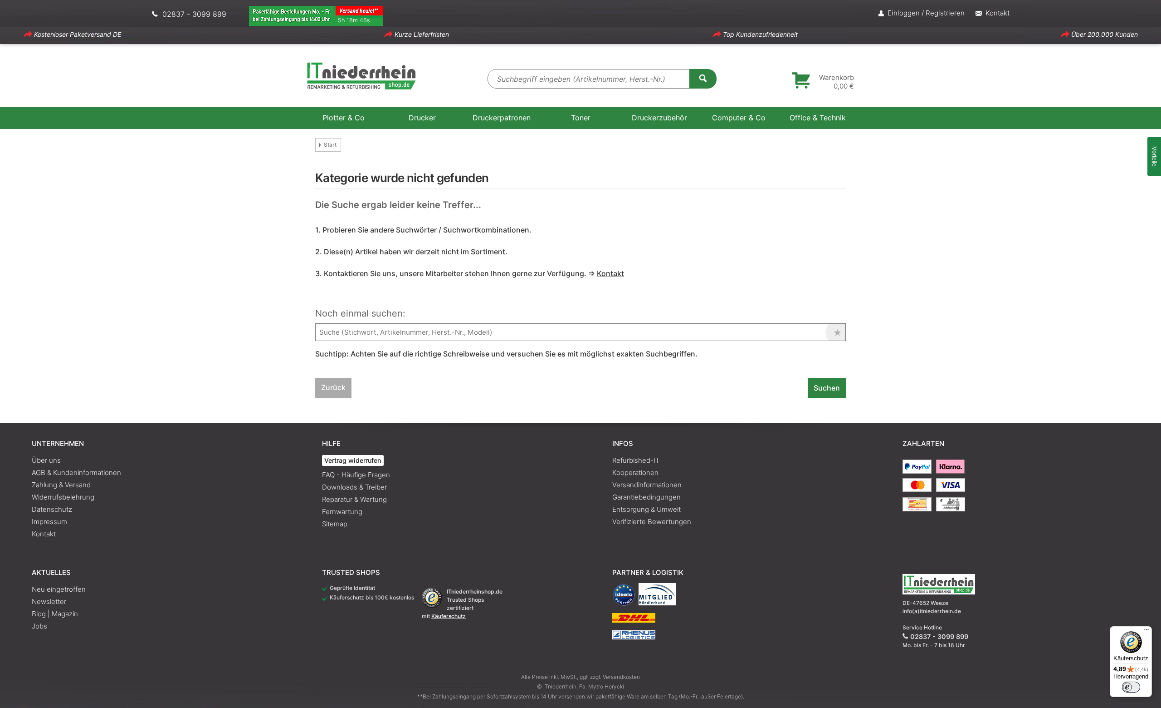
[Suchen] (702, 78)
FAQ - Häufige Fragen (356, 474)
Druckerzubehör (659, 117)
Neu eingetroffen (59, 589)
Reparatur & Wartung (354, 499)
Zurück (333, 387)
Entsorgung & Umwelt (646, 509)
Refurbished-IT (635, 460)
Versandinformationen (647, 484)
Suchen (827, 387)
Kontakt (44, 534)
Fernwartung (342, 511)
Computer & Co (739, 117)
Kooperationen (635, 472)
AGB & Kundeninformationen (76, 472)
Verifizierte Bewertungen (651, 521)
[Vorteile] (1154, 156)
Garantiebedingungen (646, 497)
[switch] (1131, 687)
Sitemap (334, 524)
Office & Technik (818, 117)
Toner (580, 117)
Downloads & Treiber (354, 487)
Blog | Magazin (55, 613)
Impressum (49, 521)
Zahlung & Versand (61, 484)
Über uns (46, 460)
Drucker (422, 117)
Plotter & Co (343, 117)
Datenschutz (52, 509)
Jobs (39, 626)
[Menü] (1146, 631)
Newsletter (49, 601)
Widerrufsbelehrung (63, 497)
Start (330, 144)
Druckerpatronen (502, 117)
